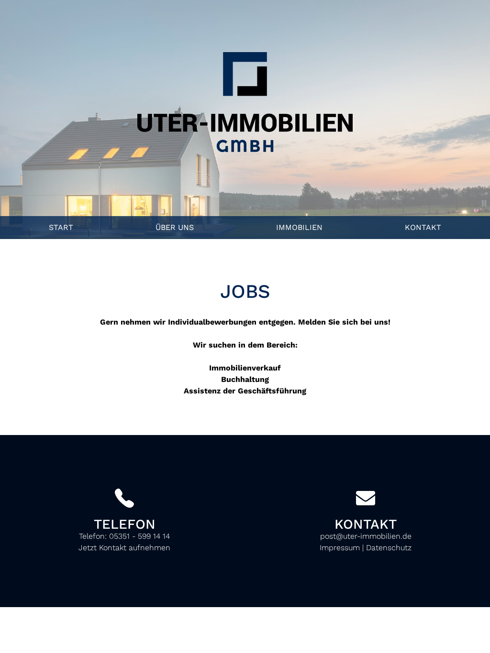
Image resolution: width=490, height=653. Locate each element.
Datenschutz (389, 547)
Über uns (175, 227)
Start (61, 227)
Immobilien (299, 227)
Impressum (340, 547)
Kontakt (423, 227)
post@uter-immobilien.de (366, 536)
